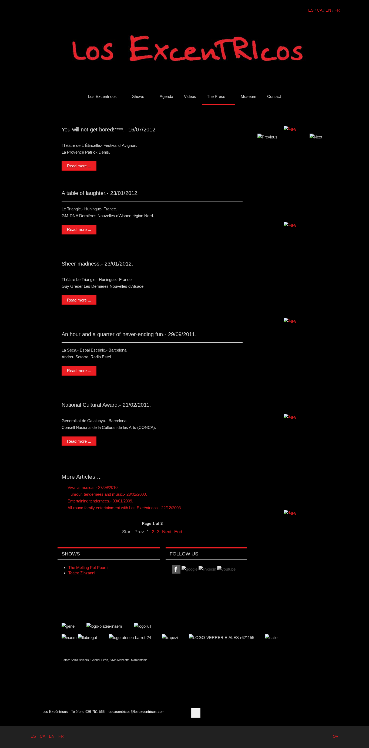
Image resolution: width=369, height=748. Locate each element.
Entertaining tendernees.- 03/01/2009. (99, 501)
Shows (138, 96)
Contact (274, 96)
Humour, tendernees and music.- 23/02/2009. (106, 494)
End (178, 531)
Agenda (166, 96)
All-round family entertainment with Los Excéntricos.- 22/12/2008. (124, 507)
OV (335, 736)
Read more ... (79, 166)
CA (319, 10)
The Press (216, 96)
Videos (190, 96)
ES (311, 10)
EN (328, 10)
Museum (248, 96)
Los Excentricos (102, 96)
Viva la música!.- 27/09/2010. (92, 487)
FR (337, 10)
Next (167, 531)
